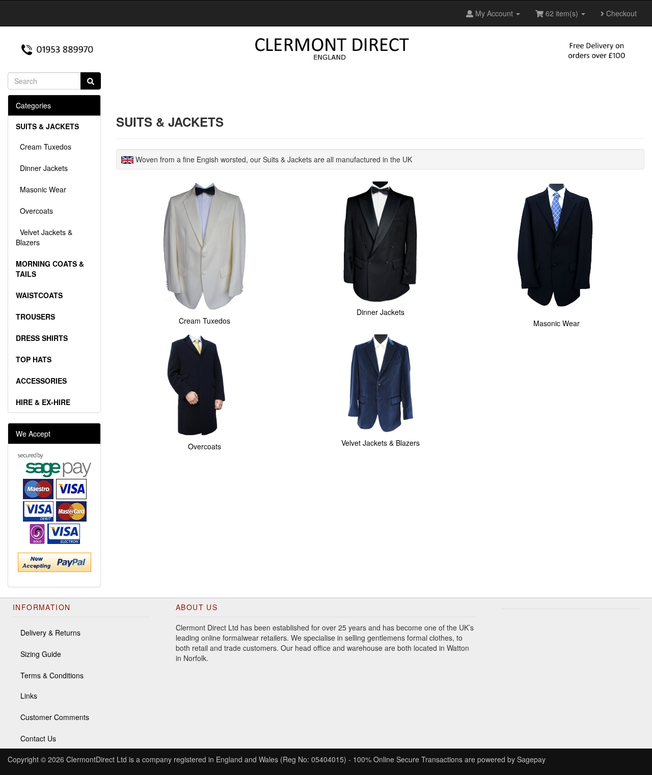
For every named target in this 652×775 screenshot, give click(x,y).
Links (28, 696)
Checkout (620, 13)
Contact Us (38, 738)
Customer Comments (54, 717)
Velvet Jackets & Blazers (44, 237)
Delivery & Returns (50, 632)
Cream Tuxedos (43, 146)
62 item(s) (562, 13)
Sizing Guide (40, 654)
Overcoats (34, 211)
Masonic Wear (41, 189)
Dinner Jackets (42, 168)
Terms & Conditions (52, 675)
